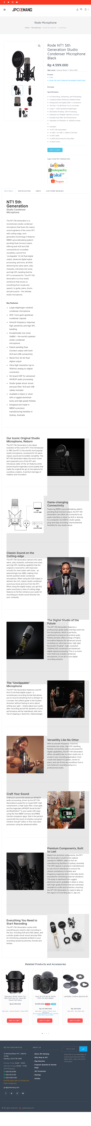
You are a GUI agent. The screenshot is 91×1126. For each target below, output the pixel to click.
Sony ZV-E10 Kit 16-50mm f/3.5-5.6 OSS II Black (45, 997)
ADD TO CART (55, 150)
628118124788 (11, 1072)
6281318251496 (11, 1078)
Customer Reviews (55, 191)
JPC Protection (40, 1071)
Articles (37, 1078)
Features (8, 191)
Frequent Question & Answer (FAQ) (45, 1066)
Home (27, 28)
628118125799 (11, 1075)
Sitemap (37, 1075)
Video (38, 191)
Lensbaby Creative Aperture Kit (76, 996)
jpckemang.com (27, 1108)
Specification (24, 191)
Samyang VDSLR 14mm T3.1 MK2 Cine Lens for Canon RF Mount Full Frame (15, 998)
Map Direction (39, 1061)
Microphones (36, 28)
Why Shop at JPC (41, 1057)
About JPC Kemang (41, 1054)
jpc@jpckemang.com (11, 1087)
